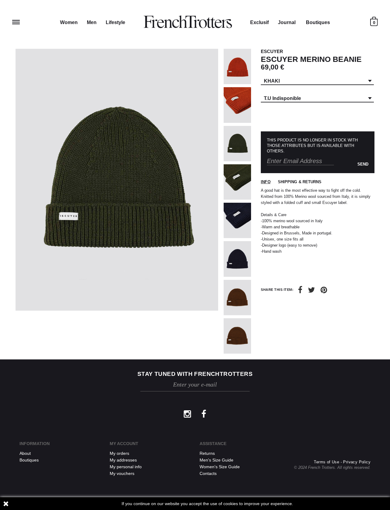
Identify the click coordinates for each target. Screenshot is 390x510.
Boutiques (318, 22)
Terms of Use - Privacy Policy (342, 462)
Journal (287, 22)
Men (92, 22)
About (25, 453)
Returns (207, 453)
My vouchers (122, 473)
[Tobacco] (237, 297)
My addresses (123, 460)
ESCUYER (272, 51)
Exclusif (259, 22)
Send (362, 164)
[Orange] (237, 66)
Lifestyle (115, 22)
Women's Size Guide (220, 466)
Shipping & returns (300, 182)
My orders (119, 453)
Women (69, 22)
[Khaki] (237, 143)
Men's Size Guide (216, 460)
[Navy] (237, 220)
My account (124, 443)
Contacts (208, 473)
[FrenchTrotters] (187, 22)
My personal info (126, 466)
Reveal (16, 22)
